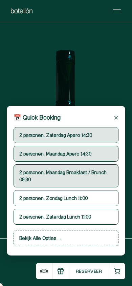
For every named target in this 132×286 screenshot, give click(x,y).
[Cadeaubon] (60, 271)
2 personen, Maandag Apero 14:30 (55, 153)
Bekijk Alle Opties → (40, 238)
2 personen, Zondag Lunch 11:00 (53, 198)
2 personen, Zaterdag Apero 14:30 (55, 135)
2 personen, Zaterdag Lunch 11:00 (55, 216)
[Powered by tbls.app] (44, 271)
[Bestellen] (117, 271)
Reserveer (89, 270)
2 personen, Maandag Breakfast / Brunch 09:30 (62, 175)
